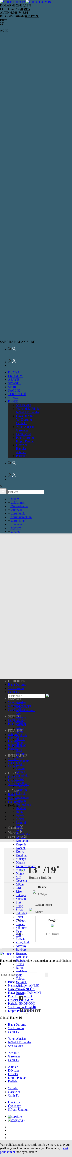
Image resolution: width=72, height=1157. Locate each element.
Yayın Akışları (25, 426)
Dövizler (21, 445)
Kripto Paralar (25, 441)
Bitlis (19, 746)
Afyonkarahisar (25, 710)
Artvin (20, 728)
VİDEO (13, 397)
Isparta (20, 815)
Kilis (19, 986)
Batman (21, 960)
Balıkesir (21, 735)
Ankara (20, 721)
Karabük (21, 982)
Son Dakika (23, 405)
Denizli (20, 771)
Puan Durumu (25, 437)
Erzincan (21, 786)
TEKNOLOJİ (17, 394)
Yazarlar (13, 1052)
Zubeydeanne (19, 506)
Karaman (21, 953)
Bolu (19, 750)
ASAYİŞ (14, 379)
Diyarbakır (22, 775)
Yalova (20, 978)
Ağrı (19, 713)
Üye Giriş (14, 1102)
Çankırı (20, 764)
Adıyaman (22, 706)
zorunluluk (17, 513)
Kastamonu (23, 833)
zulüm (14, 499)
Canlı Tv (21, 423)
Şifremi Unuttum (18, 1109)
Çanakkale (22, 761)
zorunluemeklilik (21, 517)
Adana (20, 703)
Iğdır (19, 975)
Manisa (20, 862)
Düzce (20, 993)
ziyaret (15, 531)
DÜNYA (14, 372)
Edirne (20, 779)
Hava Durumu (25, 416)
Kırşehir (21, 844)
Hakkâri (21, 808)
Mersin (20, 819)
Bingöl (20, 742)
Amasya (21, 717)
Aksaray (21, 946)
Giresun (21, 801)
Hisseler (21, 448)
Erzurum (21, 790)
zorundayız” (18, 520)
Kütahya (21, 855)
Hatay (19, 811)
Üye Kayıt (14, 1106)
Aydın (20, 732)
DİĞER (13, 401)
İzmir (19, 826)
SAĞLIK (14, 390)
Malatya (21, 859)
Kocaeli (21, 848)
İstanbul (21, 822)
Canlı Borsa (23, 434)
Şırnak (20, 964)
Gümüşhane (23, 804)
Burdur (20, 753)
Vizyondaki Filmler (28, 408)
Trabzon (21, 920)
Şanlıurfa (21, 927)
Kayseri (21, 837)
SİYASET (14, 383)
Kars (19, 830)
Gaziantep (22, 797)
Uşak (19, 931)
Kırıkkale (22, 956)
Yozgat (20, 938)
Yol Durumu (24, 419)
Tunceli (20, 924)
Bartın (20, 967)
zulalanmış (17, 502)
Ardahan (21, 971)
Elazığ (20, 782)
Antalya (21, 724)
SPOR (12, 387)
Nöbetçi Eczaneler (27, 412)
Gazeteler (22, 430)
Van (18, 935)
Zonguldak (23, 942)
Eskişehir (21, 793)
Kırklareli (22, 840)
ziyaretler (16, 524)
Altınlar (21, 452)
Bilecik (20, 739)
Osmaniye (22, 989)
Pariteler (21, 455)
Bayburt (21, 949)
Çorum (20, 768)
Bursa (19, 757)
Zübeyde (16, 509)
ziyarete (15, 528)
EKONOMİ (15, 376)
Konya (20, 851)
